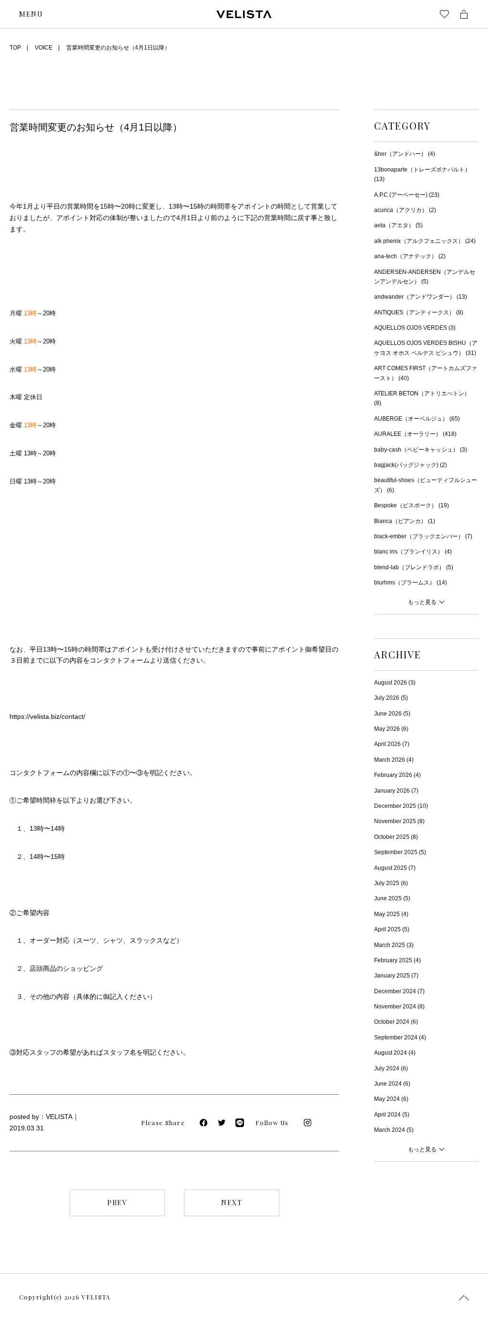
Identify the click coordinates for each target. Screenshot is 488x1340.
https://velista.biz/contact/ (47, 716)
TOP (15, 47)
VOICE (43, 47)
